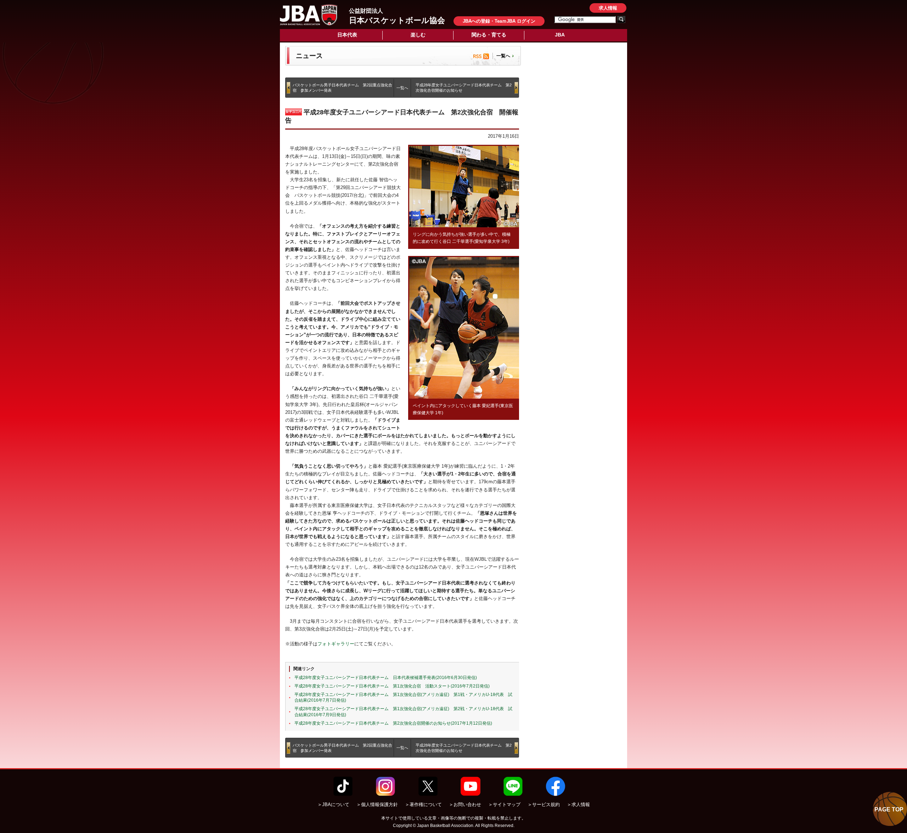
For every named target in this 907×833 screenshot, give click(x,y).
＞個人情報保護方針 (377, 804)
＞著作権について (423, 804)
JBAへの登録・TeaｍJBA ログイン (499, 21)
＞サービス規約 (544, 804)
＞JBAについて (333, 804)
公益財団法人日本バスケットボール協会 (308, 14)
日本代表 (347, 35)
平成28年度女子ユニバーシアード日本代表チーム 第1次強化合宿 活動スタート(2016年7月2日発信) (392, 686)
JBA (560, 35)
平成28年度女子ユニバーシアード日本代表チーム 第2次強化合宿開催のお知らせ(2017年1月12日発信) (393, 723)
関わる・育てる (489, 35)
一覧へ (503, 55)
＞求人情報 (578, 804)
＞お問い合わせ (465, 804)
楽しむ (418, 35)
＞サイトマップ (504, 804)
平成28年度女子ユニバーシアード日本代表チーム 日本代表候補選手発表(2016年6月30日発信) (385, 677)
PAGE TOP (888, 809)
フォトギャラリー (335, 643)
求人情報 (608, 8)
